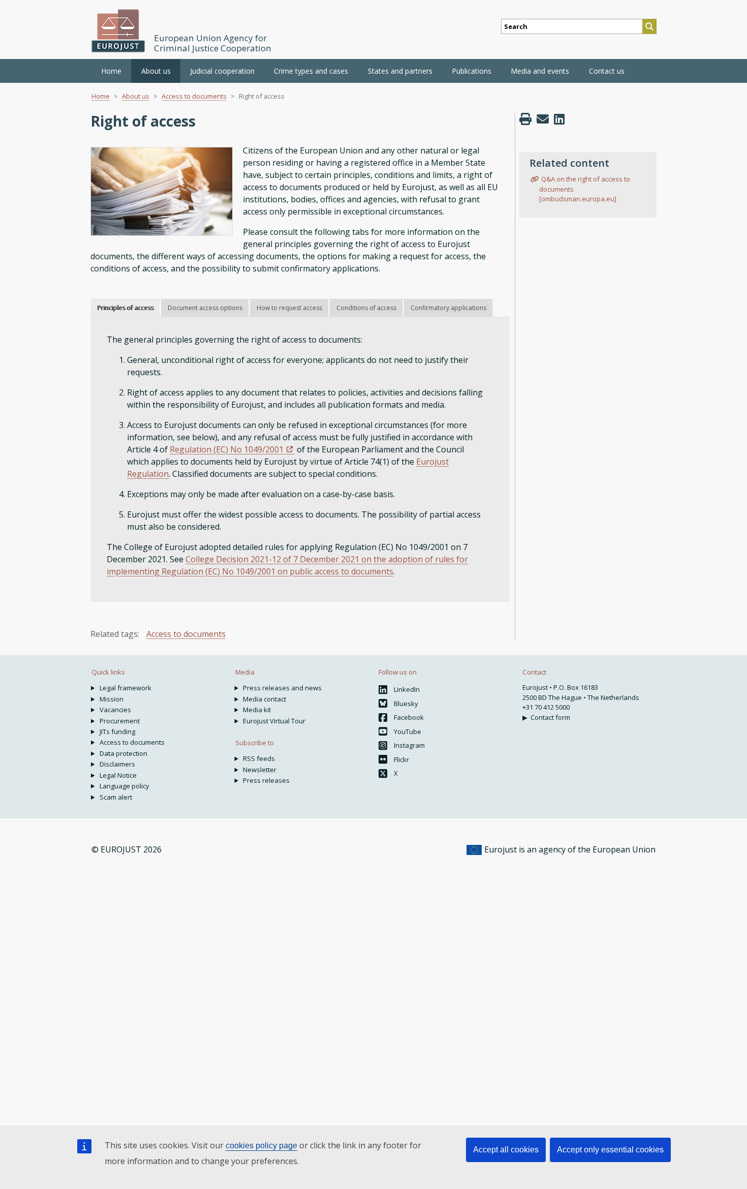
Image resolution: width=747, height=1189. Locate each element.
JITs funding (117, 731)
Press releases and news (282, 687)
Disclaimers (117, 764)
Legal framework (125, 687)
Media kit (257, 709)
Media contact (264, 699)
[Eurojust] (118, 30)
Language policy (124, 785)
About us (135, 96)
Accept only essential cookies (610, 1149)
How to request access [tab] (289, 307)
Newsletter (259, 769)
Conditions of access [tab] (366, 307)
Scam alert (116, 797)
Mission (111, 699)
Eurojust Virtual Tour (274, 720)
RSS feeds (259, 758)
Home (111, 71)
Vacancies (115, 709)
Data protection (123, 753)
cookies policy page (261, 1145)
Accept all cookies (506, 1149)
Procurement (120, 720)
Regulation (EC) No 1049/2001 (227, 449)
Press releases (266, 780)
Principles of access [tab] (125, 307)
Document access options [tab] (205, 307)
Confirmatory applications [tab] (448, 307)
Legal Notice (118, 775)
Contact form (550, 717)
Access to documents (194, 96)
